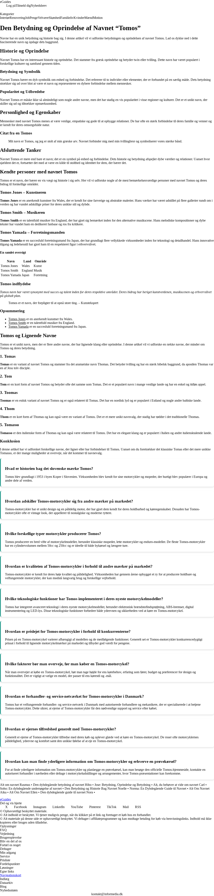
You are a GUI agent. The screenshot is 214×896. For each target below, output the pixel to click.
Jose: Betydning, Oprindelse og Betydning (122, 784)
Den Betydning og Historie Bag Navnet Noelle (96, 788)
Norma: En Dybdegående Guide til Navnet (158, 788)
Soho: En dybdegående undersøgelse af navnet (31, 788)
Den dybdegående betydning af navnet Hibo (62, 784)
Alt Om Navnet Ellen (23, 792)
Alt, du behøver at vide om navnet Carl (179, 784)
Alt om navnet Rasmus (15, 784)
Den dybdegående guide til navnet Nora (66, 792)
